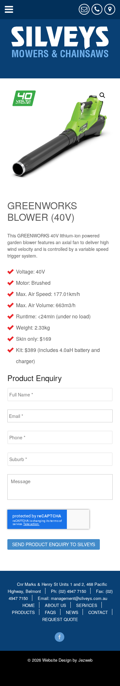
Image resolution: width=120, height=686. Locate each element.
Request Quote (84, 9)
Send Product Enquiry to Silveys (53, 544)
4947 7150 (97, 9)
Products (23, 612)
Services (86, 605)
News (72, 612)
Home (28, 605)
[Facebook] (60, 637)
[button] (102, 95)
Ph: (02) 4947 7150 (68, 591)
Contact (98, 612)
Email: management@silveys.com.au (72, 598)
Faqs (50, 612)
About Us (55, 605)
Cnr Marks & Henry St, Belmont (109, 9)
